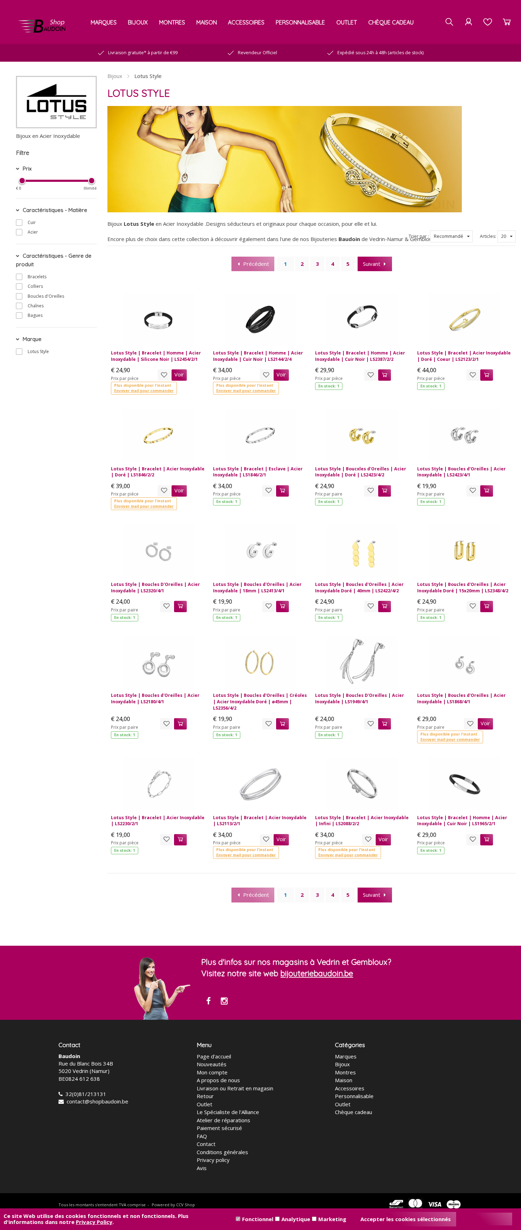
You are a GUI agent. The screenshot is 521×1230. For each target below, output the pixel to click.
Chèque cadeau (391, 22)
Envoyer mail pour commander (144, 390)
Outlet (346, 22)
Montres (172, 22)
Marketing (332, 1219)
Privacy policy (213, 1159)
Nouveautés (211, 1064)
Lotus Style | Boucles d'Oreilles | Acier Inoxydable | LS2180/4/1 (155, 698)
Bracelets (37, 277)
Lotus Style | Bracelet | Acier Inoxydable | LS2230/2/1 (158, 821)
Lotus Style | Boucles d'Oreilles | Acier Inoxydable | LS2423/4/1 (461, 472)
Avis (202, 1168)
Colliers (35, 286)
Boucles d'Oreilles (46, 296)
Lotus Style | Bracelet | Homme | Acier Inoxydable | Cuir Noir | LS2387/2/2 (360, 356)
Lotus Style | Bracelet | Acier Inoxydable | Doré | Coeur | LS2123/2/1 (464, 356)
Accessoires (246, 22)
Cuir (32, 222)
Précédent (256, 263)
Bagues (35, 315)
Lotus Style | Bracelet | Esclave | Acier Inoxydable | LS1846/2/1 (258, 472)
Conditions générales (222, 1152)
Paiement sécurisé (219, 1127)
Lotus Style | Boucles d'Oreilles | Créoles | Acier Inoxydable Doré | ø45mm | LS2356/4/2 (260, 701)
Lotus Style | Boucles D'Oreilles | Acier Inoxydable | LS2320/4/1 (155, 587)
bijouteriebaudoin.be (316, 973)
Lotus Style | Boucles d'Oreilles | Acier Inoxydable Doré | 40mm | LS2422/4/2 (359, 587)
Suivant (371, 263)
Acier (33, 232)
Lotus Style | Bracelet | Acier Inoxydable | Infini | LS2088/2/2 (362, 821)
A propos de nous (218, 1080)
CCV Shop (185, 1204)
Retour (205, 1096)
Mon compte (212, 1072)
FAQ (202, 1136)
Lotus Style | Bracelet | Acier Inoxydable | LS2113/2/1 (260, 821)
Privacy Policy (94, 1221)
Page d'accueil (214, 1056)
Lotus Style (38, 351)
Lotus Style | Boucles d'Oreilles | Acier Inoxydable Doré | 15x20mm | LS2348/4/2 (462, 587)
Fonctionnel (257, 1219)
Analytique (295, 1219)
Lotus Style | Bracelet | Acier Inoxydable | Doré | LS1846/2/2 (158, 472)
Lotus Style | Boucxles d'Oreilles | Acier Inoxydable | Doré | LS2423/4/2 (360, 472)
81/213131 (92, 1093)
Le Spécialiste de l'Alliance (228, 1112)
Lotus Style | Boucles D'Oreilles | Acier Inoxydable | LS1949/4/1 (359, 698)
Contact (206, 1143)
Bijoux (138, 22)
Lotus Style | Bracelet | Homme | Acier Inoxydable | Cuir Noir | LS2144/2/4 (258, 356)
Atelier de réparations (223, 1120)
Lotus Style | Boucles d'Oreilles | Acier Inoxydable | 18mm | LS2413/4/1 (257, 587)
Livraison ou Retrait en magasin (235, 1088)
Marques (104, 22)
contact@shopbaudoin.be (97, 1101)
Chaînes (36, 306)
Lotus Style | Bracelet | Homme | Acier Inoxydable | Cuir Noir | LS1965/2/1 (462, 821)
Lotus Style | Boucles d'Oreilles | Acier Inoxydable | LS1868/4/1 (461, 698)
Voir (179, 374)
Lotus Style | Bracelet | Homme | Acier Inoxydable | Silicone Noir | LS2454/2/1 (156, 356)
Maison (206, 22)
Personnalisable (300, 22)
